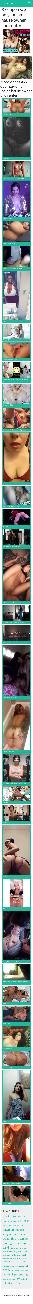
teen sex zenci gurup (9, 1279)
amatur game (24, 1270)
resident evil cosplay (15, 1274)
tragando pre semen (15, 1238)
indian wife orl (19, 1254)
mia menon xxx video (13, 1221)
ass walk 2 (22, 1279)
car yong (15, 1270)
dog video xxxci (21, 1251)
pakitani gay (7, 1255)
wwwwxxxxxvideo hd (9, 1258)
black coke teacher (14, 1216)
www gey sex (11, 1243)
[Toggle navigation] (29, 3)
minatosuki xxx (12, 1283)
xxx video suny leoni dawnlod (16, 1225)
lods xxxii (22, 1234)
